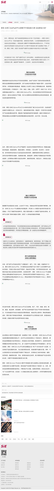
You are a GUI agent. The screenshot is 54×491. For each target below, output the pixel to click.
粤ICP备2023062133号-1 (26, 488)
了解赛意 (4, 22)
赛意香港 (17, 467)
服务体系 (16, 22)
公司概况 (3, 463)
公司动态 (10, 22)
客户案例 (42, 463)
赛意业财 (17, 469)
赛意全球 (3, 465)
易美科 (28, 469)
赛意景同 (29, 465)
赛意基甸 (29, 467)
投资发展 (42, 465)
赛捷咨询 (29, 463)
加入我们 (22, 22)
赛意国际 (17, 463)
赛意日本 (17, 465)
